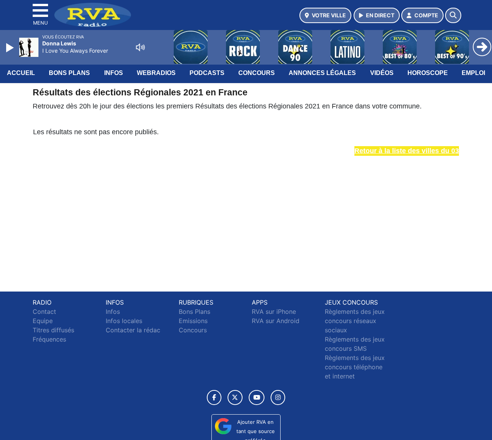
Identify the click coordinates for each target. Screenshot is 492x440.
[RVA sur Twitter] (235, 397)
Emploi (473, 73)
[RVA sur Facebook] (214, 397)
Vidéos (382, 73)
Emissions (193, 321)
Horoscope (427, 73)
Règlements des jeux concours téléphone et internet (355, 367)
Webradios (156, 73)
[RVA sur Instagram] (278, 397)
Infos (113, 73)
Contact (44, 311)
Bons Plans (69, 73)
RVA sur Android (275, 321)
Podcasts (206, 73)
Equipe (43, 321)
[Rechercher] (453, 15)
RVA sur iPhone (274, 311)
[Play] (10, 47)
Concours (256, 73)
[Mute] (140, 47)
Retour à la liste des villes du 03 (406, 151)
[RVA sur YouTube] (256, 397)
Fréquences (49, 339)
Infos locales (124, 321)
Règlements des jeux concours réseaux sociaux (355, 321)
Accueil (21, 73)
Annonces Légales (322, 73)
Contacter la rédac (133, 330)
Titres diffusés (53, 330)
